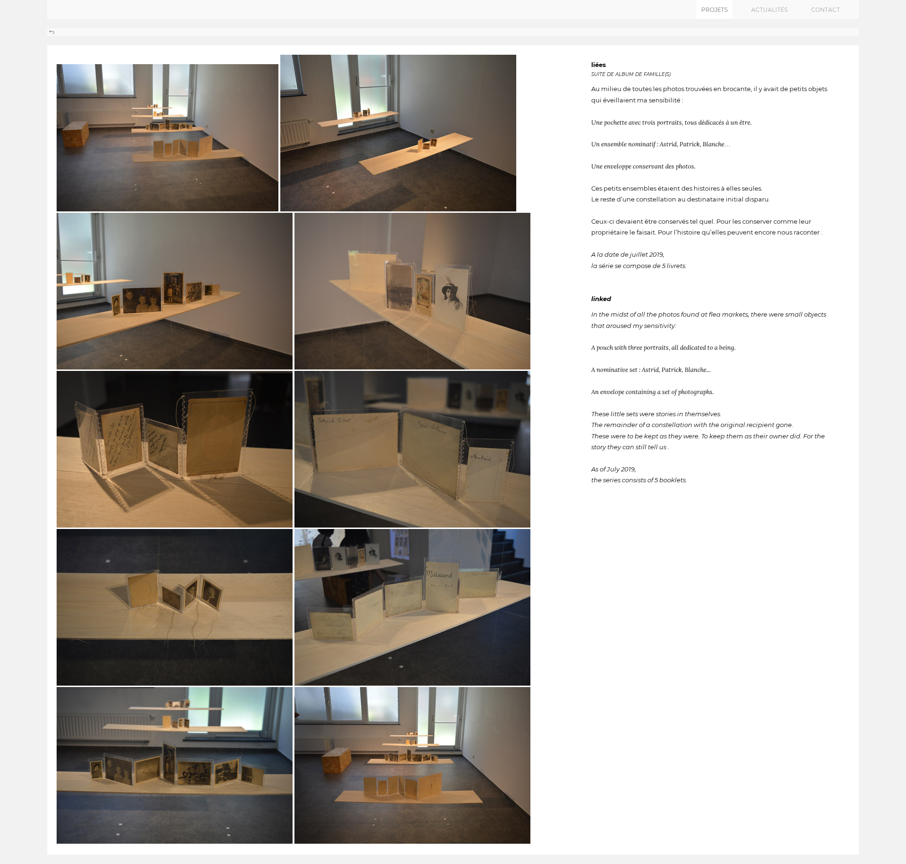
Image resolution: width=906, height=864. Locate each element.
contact (825, 9)
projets (714, 9)
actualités (769, 9)
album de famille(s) (643, 74)
